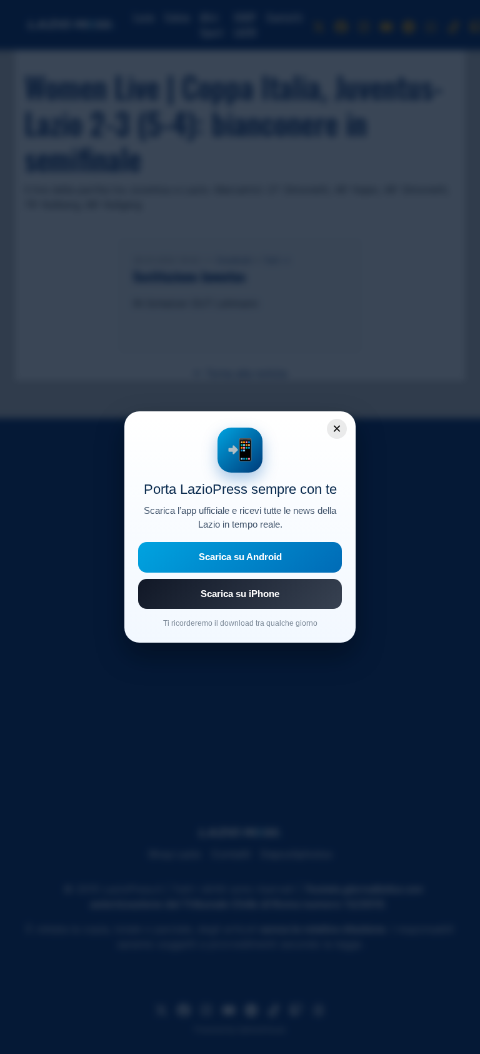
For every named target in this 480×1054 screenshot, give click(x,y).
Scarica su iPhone (240, 593)
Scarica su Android (240, 556)
